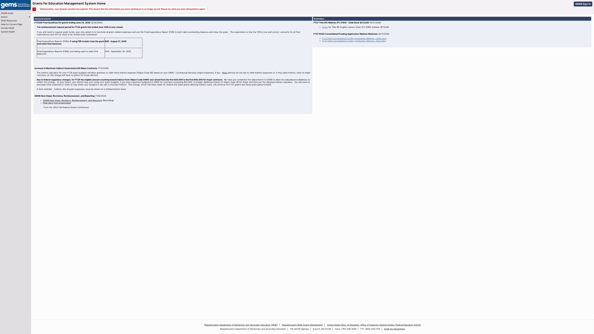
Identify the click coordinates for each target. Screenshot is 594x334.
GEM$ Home (7, 13)
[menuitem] (15, 13)
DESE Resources (9, 20)
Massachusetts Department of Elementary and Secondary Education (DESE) (241, 325)
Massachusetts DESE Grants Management (302, 325)
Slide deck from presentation (57, 103)
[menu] (15, 22)
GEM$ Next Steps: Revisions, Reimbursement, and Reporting (72, 100)
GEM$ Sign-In (583, 3)
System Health (8, 31)
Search (4, 17)
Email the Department (394, 329)
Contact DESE (7, 28)
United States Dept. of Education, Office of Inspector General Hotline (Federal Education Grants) (374, 325)
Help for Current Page (11, 24)
